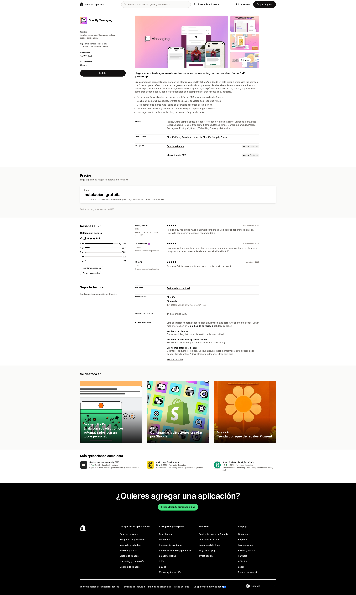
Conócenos (244, 534)
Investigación (206, 555)
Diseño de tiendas (129, 555)
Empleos (242, 539)
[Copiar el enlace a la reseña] (150, 225)
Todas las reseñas (91, 273)
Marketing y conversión (132, 561)
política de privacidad (201, 326)
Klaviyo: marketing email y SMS (104, 462)
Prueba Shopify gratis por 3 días (178, 507)
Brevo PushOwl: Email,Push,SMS (238, 462)
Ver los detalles (175, 359)
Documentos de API (209, 539)
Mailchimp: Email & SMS (167, 462)
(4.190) (88, 56)
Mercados (164, 539)
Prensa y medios (246, 550)
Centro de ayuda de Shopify (213, 534)
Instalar (103, 73)
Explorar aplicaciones (205, 4)
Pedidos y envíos (129, 550)
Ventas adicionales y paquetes (175, 550)
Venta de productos (130, 545)
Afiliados (242, 561)
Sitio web (172, 301)
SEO (161, 561)
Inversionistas (245, 545)
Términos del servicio (133, 586)
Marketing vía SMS (176, 155)
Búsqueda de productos (132, 539)
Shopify (83, 65)
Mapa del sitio (181, 586)
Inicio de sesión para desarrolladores (99, 586)
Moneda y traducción (170, 572)
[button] (111, 465)
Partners (242, 555)
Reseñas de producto (170, 545)
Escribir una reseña (91, 268)
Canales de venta (129, 534)
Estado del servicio (248, 572)
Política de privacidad (178, 288)
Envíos (162, 566)
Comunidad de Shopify (211, 545)
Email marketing (175, 146)
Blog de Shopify (207, 550)
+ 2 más (245, 60)
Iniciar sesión (243, 4)
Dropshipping (166, 534)
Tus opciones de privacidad (207, 586)
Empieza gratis (264, 4)
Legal (241, 566)
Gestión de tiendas (129, 566)
